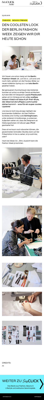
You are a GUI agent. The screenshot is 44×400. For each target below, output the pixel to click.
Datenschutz (7, 396)
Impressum (37, 396)
